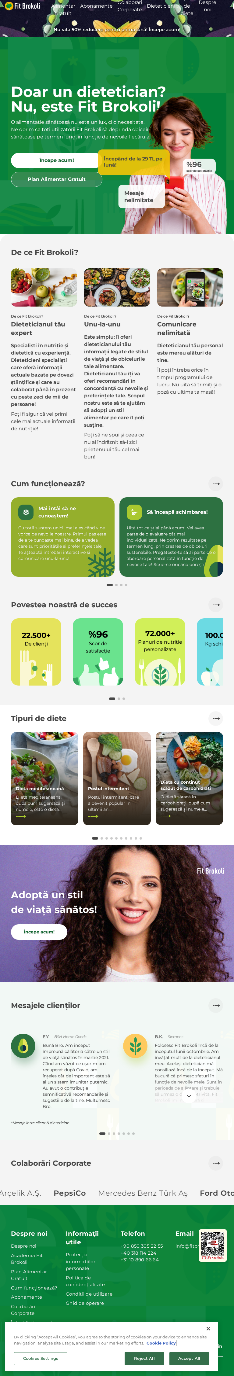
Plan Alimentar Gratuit (57, 179)
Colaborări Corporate (23, 1310)
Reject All (144, 1358)
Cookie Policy (161, 1343)
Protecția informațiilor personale (80, 1261)
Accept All (189, 1358)
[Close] (208, 1328)
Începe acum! (57, 160)
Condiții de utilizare (89, 1294)
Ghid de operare (85, 1303)
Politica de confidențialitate (85, 1281)
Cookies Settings (40, 1358)
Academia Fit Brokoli (27, 1259)
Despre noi (24, 1246)
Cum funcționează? (34, 1288)
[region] (111, 1346)
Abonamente (26, 1297)
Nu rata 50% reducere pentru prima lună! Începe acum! (117, 29)
